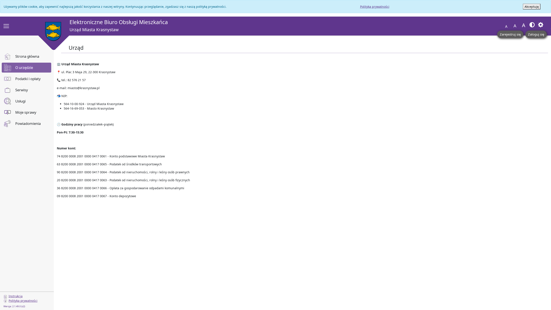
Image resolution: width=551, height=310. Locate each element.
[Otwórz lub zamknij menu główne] (6, 26)
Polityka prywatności (374, 7)
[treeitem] (26, 56)
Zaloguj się (536, 34)
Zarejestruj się (510, 34)
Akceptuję (532, 7)
